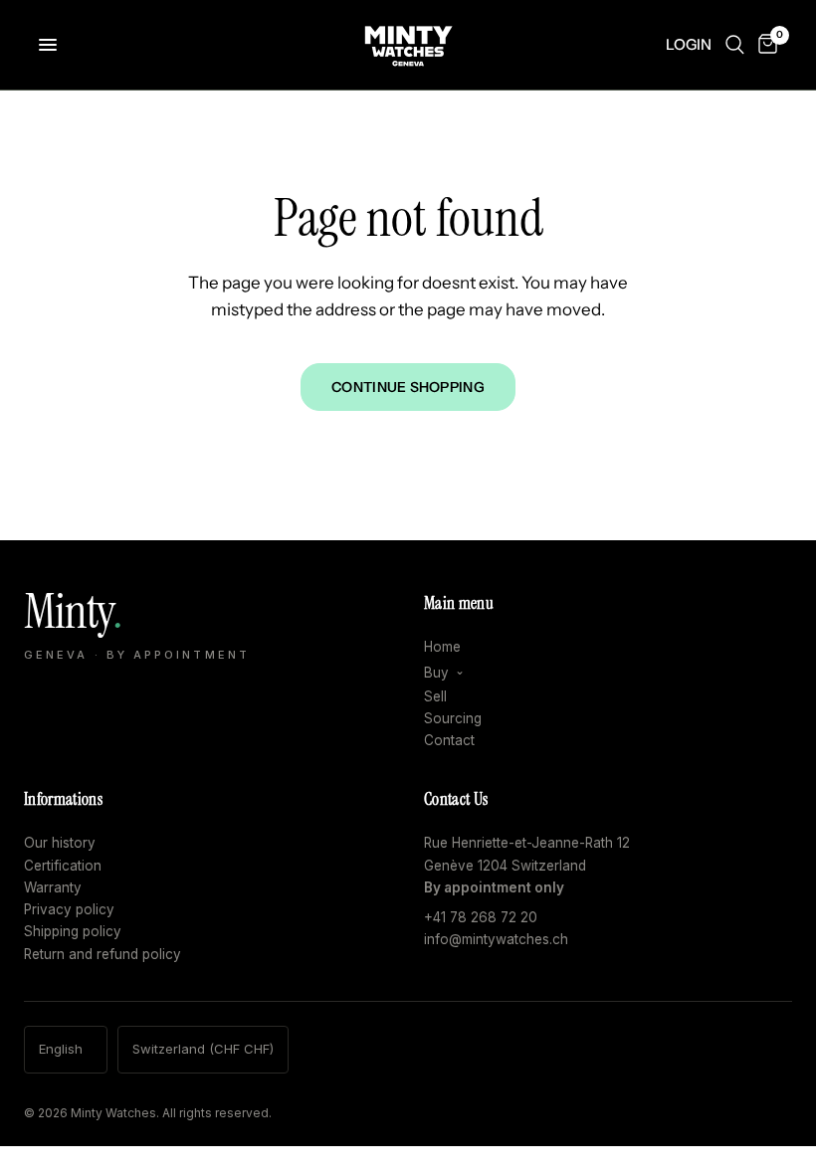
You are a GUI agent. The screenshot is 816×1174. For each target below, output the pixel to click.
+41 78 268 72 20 (480, 917)
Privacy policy (69, 909)
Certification (63, 866)
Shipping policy (72, 931)
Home (442, 647)
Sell (435, 696)
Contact (449, 740)
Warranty (53, 887)
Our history (60, 843)
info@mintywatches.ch (496, 939)
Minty (137, 624)
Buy (436, 673)
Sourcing (453, 718)
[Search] (734, 45)
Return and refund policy (102, 954)
